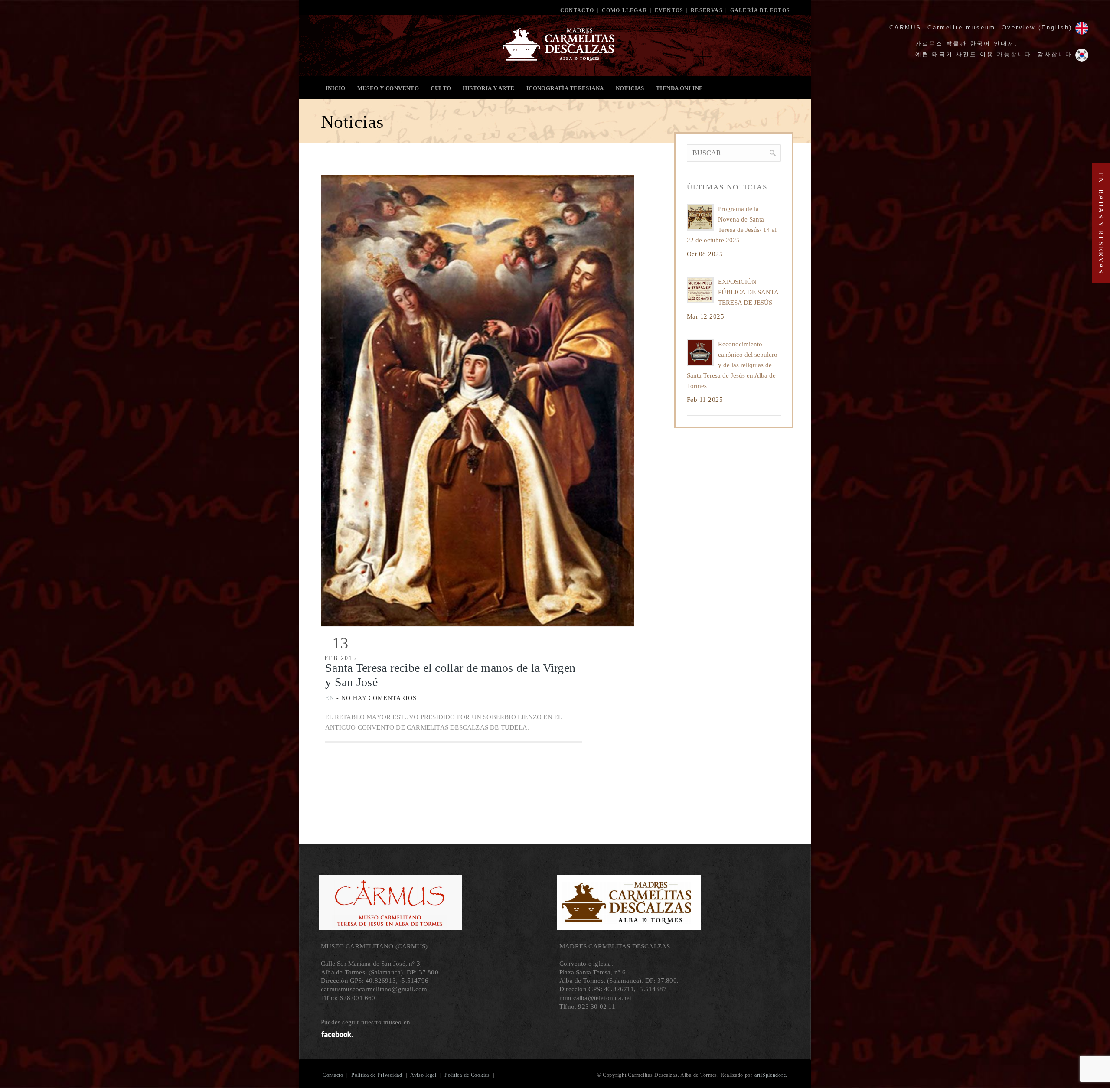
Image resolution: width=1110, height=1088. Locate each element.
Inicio (336, 88)
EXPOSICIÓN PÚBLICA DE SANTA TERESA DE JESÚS (748, 292)
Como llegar (624, 10)
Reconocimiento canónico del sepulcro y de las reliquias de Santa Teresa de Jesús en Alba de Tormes (732, 365)
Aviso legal (423, 1075)
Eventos (669, 10)
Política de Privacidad (376, 1075)
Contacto (577, 10)
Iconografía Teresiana (565, 88)
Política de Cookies (467, 1075)
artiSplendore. (770, 1075)
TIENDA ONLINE (679, 88)
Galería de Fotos (760, 10)
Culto (441, 88)
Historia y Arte (488, 88)
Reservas (707, 10)
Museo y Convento (388, 88)
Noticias (630, 88)
